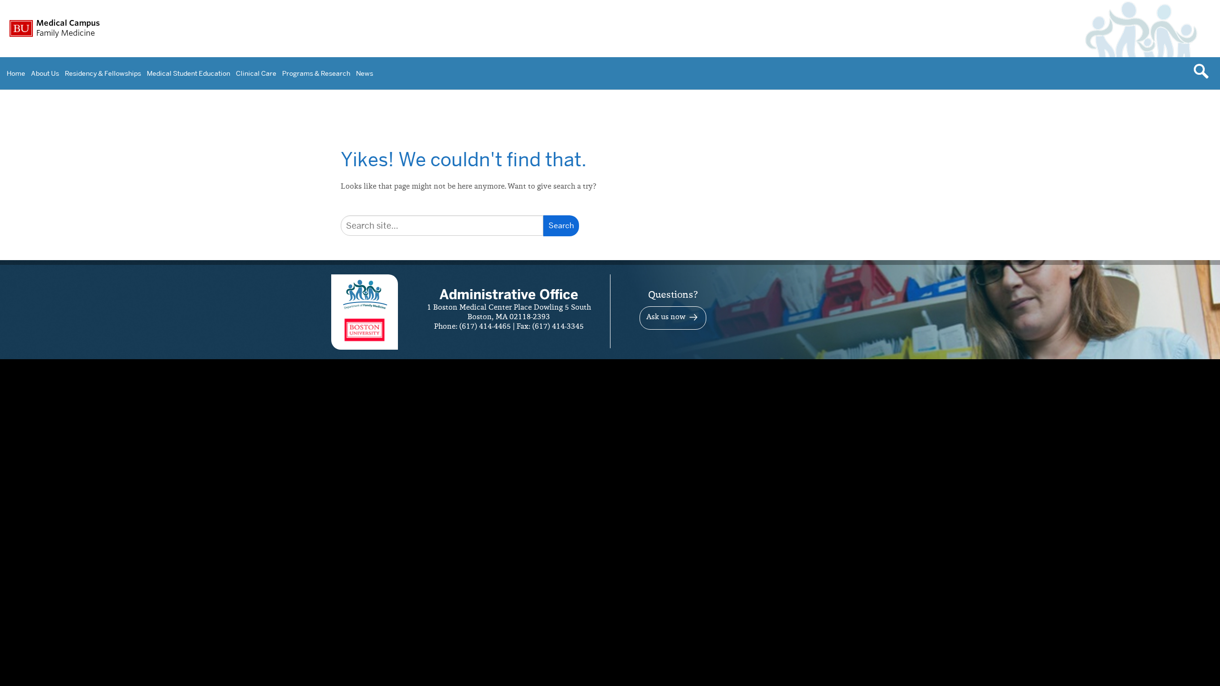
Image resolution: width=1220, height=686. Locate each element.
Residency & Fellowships (103, 73)
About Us (45, 73)
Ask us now (665, 317)
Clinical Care (256, 73)
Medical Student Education (188, 73)
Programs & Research (316, 73)
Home (16, 73)
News (364, 73)
